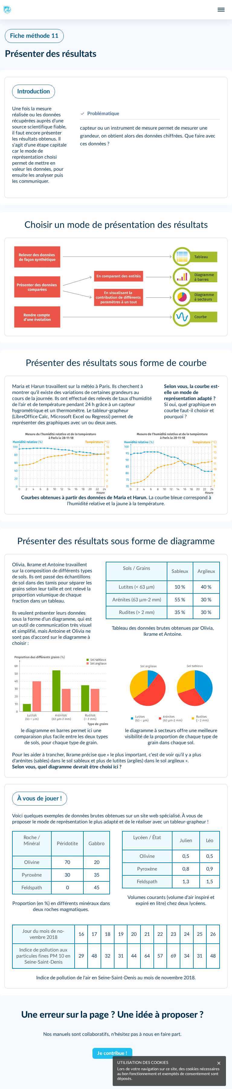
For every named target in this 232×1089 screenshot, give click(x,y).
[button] (116, 137)
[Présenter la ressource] (213, 90)
